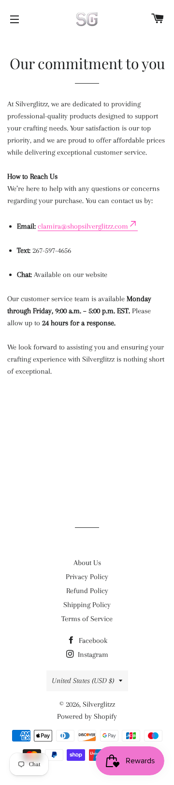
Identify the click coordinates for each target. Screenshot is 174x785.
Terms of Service (87, 618)
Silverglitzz (99, 704)
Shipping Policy (87, 604)
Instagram (92, 654)
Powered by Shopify (87, 716)
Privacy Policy (87, 576)
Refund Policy (87, 590)
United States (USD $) (83, 680)
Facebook (92, 640)
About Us (87, 562)
